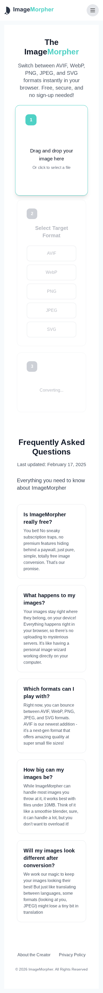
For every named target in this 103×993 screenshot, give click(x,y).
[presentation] (51, 159)
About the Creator (33, 955)
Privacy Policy (72, 955)
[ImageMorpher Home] (29, 10)
